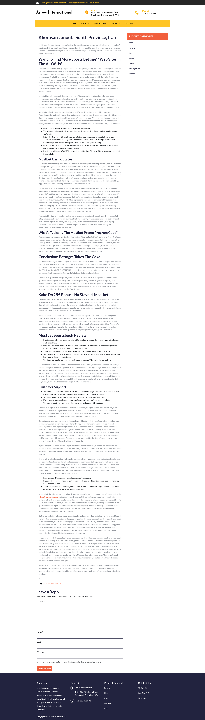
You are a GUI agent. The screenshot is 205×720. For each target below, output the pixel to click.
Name (40, 632)
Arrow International (54, 12)
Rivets (131, 58)
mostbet (47, 583)
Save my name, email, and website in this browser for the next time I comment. (70, 662)
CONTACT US (115, 23)
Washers (132, 74)
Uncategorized (134, 68)
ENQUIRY (129, 23)
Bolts (131, 43)
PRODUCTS (99, 23)
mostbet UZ (56, 583)
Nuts (130, 53)
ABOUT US (85, 23)
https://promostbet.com (48, 497)
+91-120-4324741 (83, 701)
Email (39, 642)
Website (40, 652)
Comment (41, 601)
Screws (131, 63)
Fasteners (133, 48)
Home (75, 23)
